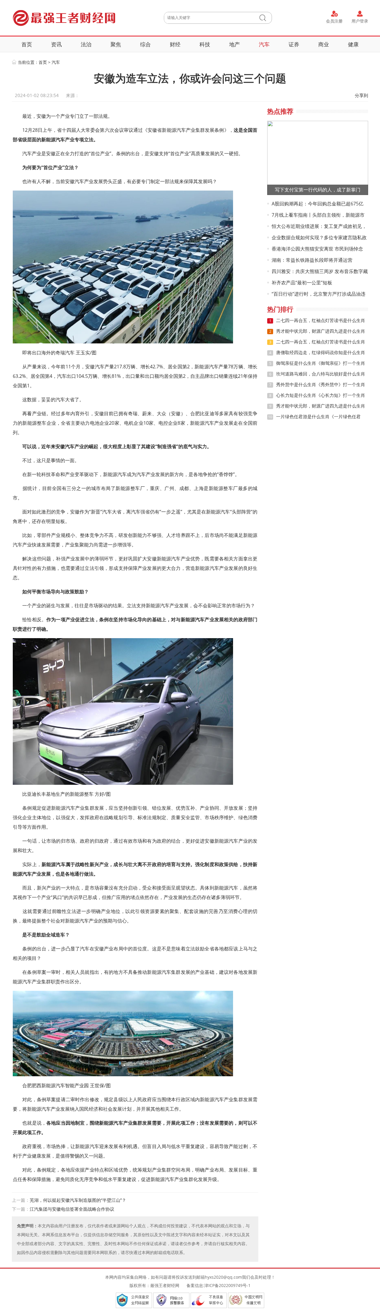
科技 (205, 44)
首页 (26, 44)
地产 (234, 44)
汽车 (264, 44)
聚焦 (115, 44)
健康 (353, 44)
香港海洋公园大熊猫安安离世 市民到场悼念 (317, 248)
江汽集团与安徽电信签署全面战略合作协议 (72, 1209)
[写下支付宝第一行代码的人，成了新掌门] (317, 157)
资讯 (56, 44)
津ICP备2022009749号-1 (227, 1285)
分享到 (361, 95)
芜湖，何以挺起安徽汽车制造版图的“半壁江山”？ (78, 1200)
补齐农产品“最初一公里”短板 (302, 282)
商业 (323, 44)
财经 (175, 44)
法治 (86, 44)
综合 (145, 44)
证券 (294, 44)
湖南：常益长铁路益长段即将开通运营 (312, 260)
